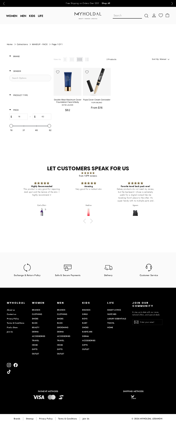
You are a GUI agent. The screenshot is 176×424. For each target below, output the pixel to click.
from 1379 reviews (88, 175)
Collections (22, 44)
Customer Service (149, 275)
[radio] (65, 59)
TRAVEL (35, 340)
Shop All (106, 3)
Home (10, 44)
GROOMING (62, 327)
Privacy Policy (13, 318)
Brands (17, 418)
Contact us (11, 314)
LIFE (40, 16)
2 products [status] (111, 59)
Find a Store (12, 327)
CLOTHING (37, 314)
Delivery (108, 275)
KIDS (32, 16)
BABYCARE (87, 331)
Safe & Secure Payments (68, 275)
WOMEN (12, 16)
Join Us (10, 331)
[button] (3, 3)
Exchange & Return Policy (27, 275)
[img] (88, 173)
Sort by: (159, 59)
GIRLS (85, 314)
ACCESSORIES (38, 336)
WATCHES (111, 314)
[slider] (11, 126)
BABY (84, 323)
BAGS (34, 323)
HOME (35, 345)
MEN (23, 16)
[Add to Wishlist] (58, 72)
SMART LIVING (114, 310)
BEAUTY (35, 327)
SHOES (35, 318)
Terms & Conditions (15, 323)
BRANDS (36, 310)
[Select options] (77, 80)
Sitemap (30, 418)
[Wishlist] (161, 15)
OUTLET (35, 353)
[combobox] (127, 16)
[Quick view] (77, 72)
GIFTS (34, 349)
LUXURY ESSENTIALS (116, 318)
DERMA (35, 331)
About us (11, 310)
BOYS (84, 318)
